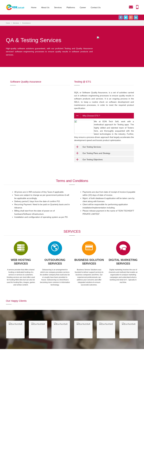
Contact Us (96, 7)
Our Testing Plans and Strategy (96, 153)
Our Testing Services (92, 147)
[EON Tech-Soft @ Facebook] (121, 17)
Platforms (71, 7)
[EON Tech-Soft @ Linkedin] (136, 17)
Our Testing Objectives (93, 159)
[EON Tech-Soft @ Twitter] (126, 17)
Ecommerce (26, 23)
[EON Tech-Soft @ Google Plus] (131, 17)
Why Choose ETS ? (91, 116)
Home (33, 7)
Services (58, 7)
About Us (45, 7)
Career (83, 7)
